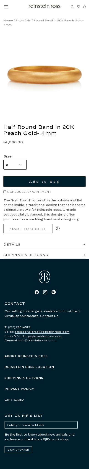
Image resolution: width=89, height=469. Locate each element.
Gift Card (14, 399)
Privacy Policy (19, 388)
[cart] (84, 7)
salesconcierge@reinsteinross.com (42, 331)
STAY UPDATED (18, 449)
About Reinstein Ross (26, 356)
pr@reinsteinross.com (45, 336)
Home (8, 20)
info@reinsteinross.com (37, 340)
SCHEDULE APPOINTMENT (29, 191)
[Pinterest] (53, 292)
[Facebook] (36, 292)
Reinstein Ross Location (29, 367)
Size (7, 156)
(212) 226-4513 (19, 327)
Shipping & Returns (24, 378)
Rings (20, 20)
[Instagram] (45, 292)
